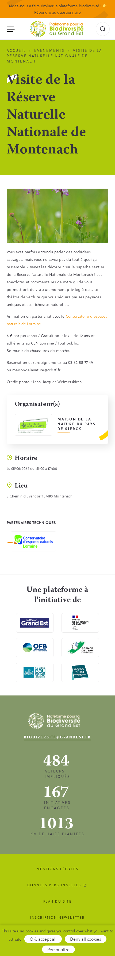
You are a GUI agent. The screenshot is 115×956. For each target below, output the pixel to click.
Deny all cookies (85, 939)
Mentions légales (57, 868)
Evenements (49, 50)
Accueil (16, 50)
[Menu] (12, 29)
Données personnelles (54, 884)
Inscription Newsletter (57, 917)
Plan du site (57, 901)
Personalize (58, 949)
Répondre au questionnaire (57, 12)
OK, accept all (43, 939)
